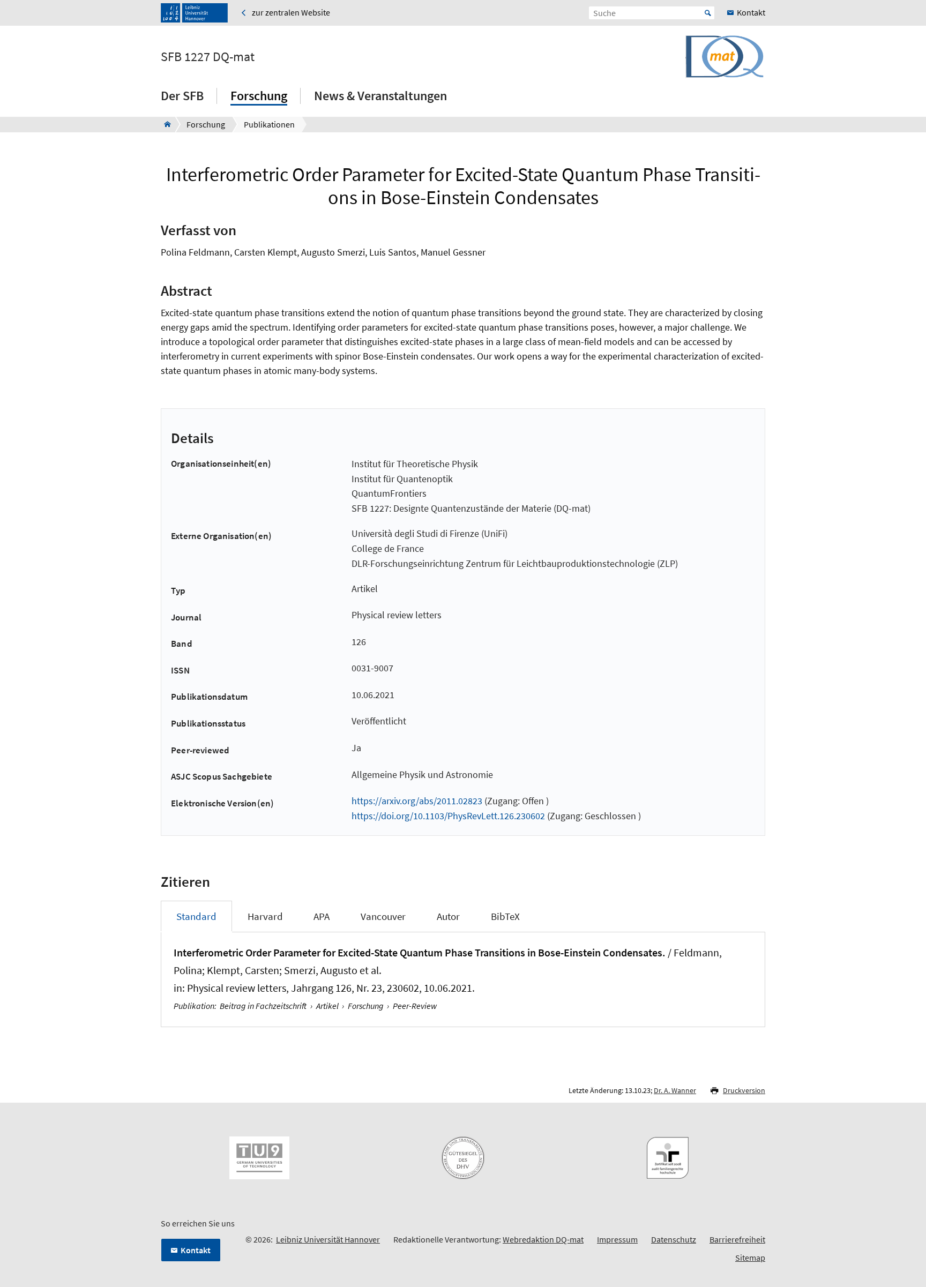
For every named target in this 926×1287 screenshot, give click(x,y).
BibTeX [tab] (505, 916)
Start (707, 12)
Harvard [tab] (265, 916)
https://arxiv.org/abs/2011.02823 (417, 801)
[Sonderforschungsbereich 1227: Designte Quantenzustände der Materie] (164, 124)
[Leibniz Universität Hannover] (194, 13)
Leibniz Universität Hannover (328, 1239)
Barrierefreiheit (737, 1239)
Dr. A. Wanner (675, 1090)
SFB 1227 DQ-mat (208, 56)
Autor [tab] (448, 916)
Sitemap (750, 1257)
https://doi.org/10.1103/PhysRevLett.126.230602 (448, 816)
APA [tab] (321, 916)
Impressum (617, 1239)
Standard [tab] (196, 916)
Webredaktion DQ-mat (543, 1239)
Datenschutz (673, 1239)
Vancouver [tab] (383, 916)
